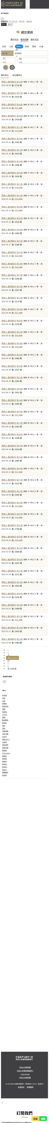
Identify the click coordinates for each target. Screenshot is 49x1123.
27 (9, 660)
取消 (9, 24)
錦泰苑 (4, 767)
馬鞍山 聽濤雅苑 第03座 (12, 445)
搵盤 (43, 1118)
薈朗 (3, 709)
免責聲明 (30, 1087)
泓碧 (3, 701)
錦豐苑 (4, 703)
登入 (4, 24)
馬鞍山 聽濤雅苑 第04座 (12, 343)
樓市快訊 (14, 39)
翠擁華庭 (5, 731)
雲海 (3, 728)
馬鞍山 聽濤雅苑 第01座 (12, 252)
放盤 (35, 1118)
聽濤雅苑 (5, 720)
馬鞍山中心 (6, 739)
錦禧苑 (4, 764)
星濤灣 (4, 775)
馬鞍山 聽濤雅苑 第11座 (12, 127)
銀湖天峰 (5, 706)
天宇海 (4, 715)
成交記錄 (24, 39)
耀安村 (4, 770)
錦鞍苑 (4, 759)
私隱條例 (21, 1087)
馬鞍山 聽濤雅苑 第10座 (12, 81)
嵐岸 (3, 726)
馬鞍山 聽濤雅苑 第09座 (12, 138)
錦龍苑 (4, 756)
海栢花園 (5, 734)
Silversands (6, 753)
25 (9, 655)
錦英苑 (4, 723)
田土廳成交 (17, 75)
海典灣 (4, 742)
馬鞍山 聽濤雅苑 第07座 (12, 93)
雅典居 (4, 750)
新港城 (4, 695)
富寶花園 (5, 748)
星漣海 (4, 712)
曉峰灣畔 (5, 745)
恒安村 (4, 737)
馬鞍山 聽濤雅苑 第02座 (12, 150)
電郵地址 (4, 21)
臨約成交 (5, 75)
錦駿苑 (4, 761)
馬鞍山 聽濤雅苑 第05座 (12, 241)
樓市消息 (35, 39)
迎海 (3, 698)
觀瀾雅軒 (5, 772)
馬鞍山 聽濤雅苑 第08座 (12, 115)
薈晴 (3, 717)
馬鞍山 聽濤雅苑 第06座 (12, 104)
